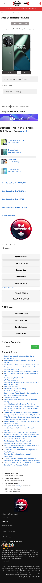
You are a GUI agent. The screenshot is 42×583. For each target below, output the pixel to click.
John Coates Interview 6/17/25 (13, 199)
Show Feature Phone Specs (15, 79)
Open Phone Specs (20, 23)
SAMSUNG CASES (21, 299)
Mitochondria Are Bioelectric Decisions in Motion (21, 371)
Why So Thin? (21, 283)
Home (3, 13)
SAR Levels (6, 106)
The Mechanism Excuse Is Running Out (17, 443)
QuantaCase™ (24, 106)
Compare (26, 73)
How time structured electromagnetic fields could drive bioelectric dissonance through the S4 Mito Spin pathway (21, 408)
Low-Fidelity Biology (11, 397)
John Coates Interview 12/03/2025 (14, 183)
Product (9, 13)
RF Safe (16, 567)
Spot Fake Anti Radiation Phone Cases (25, 8)
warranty (18, 485)
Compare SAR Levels (8, 531)
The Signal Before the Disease (14, 426)
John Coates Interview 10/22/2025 (14, 191)
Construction (21, 277)
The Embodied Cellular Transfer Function (18, 441)
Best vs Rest (21, 270)
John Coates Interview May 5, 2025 (14, 207)
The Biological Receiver (12, 391)
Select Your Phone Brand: (10, 245)
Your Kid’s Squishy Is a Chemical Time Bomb (19, 404)
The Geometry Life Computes (14, 378)
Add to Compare (10, 73)
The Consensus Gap (11, 386)
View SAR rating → (14, 142)
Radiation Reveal (21, 314)
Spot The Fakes (21, 263)
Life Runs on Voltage (11, 380)
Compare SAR (21, 320)
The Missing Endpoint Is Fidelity (15, 389)
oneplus (24, 131)
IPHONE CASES (21, 293)
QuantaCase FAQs (8, 215)
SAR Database (21, 327)
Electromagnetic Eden (11, 369)
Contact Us (21, 334)
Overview (14, 106)
